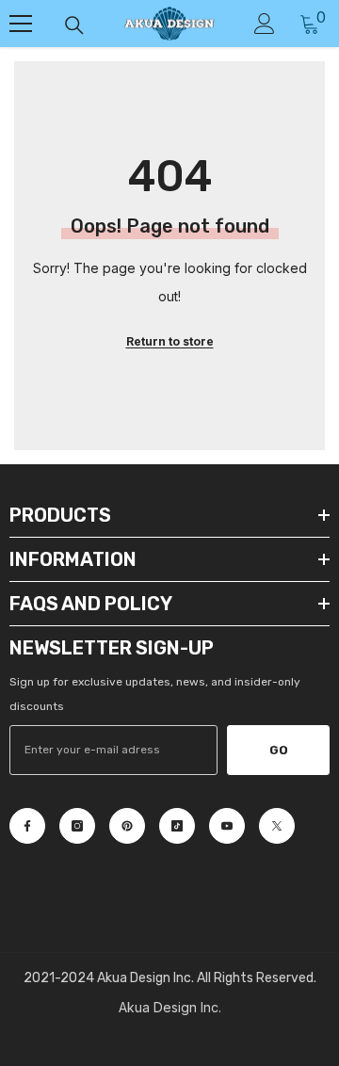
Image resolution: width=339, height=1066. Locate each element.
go (278, 750)
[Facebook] (27, 826)
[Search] (74, 25)
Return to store (170, 341)
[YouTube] (227, 826)
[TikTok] (177, 826)
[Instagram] (77, 826)
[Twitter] (277, 826)
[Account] (264, 23)
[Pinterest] (127, 826)
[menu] (20, 23)
